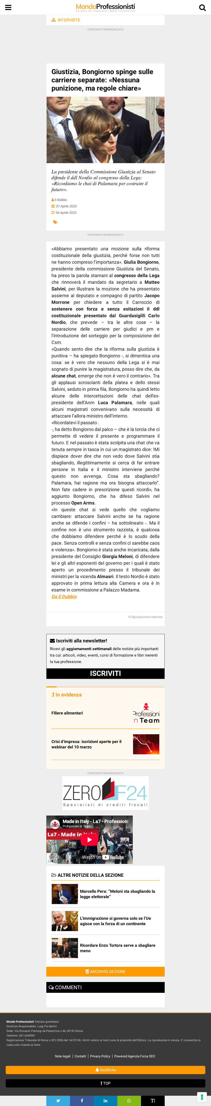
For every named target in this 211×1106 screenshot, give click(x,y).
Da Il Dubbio (63, 596)
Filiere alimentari (67, 713)
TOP (106, 1083)
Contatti (80, 1056)
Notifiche (107, 1070)
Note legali (63, 1056)
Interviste (69, 19)
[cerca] (202, 8)
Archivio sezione (107, 971)
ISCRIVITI (105, 673)
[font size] (153, 1101)
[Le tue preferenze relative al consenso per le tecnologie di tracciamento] (202, 1097)
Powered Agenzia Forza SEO (134, 1056)
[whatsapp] (129, 1101)
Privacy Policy (100, 1056)
